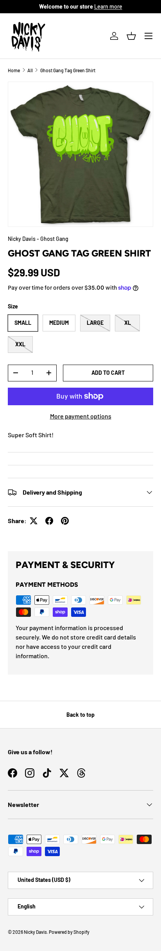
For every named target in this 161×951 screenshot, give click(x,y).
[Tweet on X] (33, 521)
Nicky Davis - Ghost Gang (38, 238)
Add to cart (108, 372)
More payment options (80, 416)
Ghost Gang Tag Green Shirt (67, 70)
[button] (131, 36)
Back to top (80, 714)
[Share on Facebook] (49, 521)
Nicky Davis (35, 932)
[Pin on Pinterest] (65, 521)
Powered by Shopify (69, 932)
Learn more (108, 6)
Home (14, 70)
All (30, 70)
